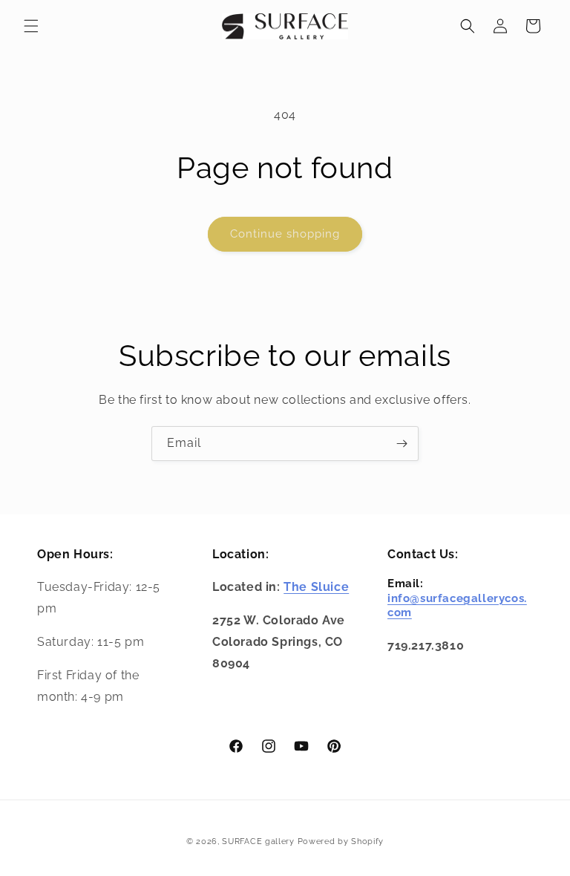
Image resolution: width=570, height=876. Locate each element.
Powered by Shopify (341, 841)
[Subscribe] (401, 443)
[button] (31, 26)
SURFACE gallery (258, 841)
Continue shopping (285, 234)
